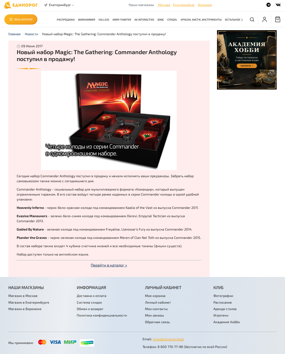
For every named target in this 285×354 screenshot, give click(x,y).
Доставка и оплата (91, 296)
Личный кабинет (158, 302)
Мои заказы (154, 315)
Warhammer (86, 19)
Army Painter (121, 19)
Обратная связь (157, 322)
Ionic (161, 19)
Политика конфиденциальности (102, 315)
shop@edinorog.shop (168, 339)
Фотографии (223, 296)
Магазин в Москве (23, 296)
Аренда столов (225, 309)
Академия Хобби (226, 322)
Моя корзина (155, 296)
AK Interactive (144, 19)
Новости (31, 34)
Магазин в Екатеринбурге (28, 302)
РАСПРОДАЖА (66, 19)
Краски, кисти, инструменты (201, 19)
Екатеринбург (184, 5)
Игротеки (220, 315)
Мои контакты (156, 309)
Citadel (172, 19)
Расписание (222, 302)
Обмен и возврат (90, 309)
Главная (14, 34)
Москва (164, 5)
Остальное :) (234, 19)
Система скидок (89, 302)
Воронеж (205, 5)
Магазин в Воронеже (25, 309)
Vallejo (103, 19)
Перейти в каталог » (109, 265)
